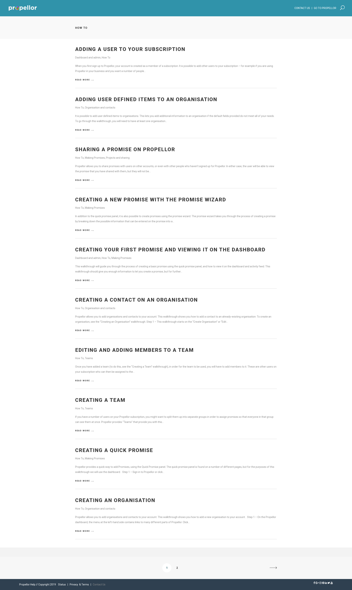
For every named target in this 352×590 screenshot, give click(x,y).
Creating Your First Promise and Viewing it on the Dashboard (170, 250)
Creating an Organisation (115, 500)
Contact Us (99, 584)
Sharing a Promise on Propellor (125, 149)
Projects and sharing (118, 157)
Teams (89, 358)
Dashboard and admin (88, 57)
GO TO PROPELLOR (326, 8)
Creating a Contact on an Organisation (136, 300)
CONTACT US (302, 8)
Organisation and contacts (100, 107)
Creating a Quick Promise (114, 450)
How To (106, 57)
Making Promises (95, 157)
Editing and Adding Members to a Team (134, 350)
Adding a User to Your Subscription (130, 49)
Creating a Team (100, 400)
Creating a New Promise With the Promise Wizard (150, 200)
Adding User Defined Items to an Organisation (146, 99)
